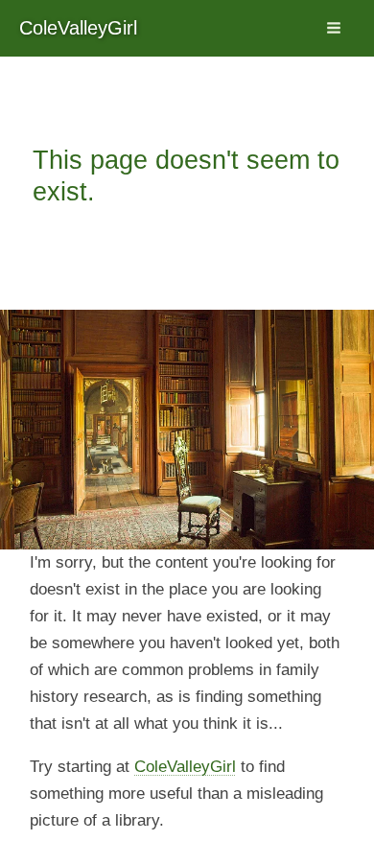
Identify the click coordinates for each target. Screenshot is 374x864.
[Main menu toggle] (335, 29)
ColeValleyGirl (78, 27)
